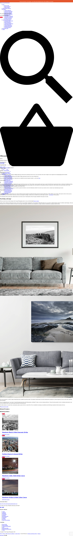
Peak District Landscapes (8, 16)
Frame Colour (3, 168)
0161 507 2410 (2, 503)
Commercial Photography (6, 526)
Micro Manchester (7, 180)
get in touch (51, 194)
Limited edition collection (6, 8)
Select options (7, 434)
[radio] (11, 167)
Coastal (3, 511)
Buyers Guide (6, 5)
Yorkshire (3, 518)
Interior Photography (7, 189)
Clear (7, 169)
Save (1, 17)
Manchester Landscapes (8, 14)
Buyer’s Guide (36, 201)
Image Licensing (5, 525)
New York (4, 519)
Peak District (4, 517)
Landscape (4, 512)
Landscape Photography (8, 11)
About (3, 4)
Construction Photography (8, 188)
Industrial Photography (8, 191)
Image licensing (7, 7)
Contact (3, 530)
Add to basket (2, 172)
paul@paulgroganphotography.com (11, 503)
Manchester (4, 513)
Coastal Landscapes (7, 10)
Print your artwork (7, 6)
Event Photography (7, 192)
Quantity (1, 170)
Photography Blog (5, 528)
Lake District (4, 514)
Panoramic (4, 515)
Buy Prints (4, 9)
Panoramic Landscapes (8, 12)
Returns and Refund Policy (6, 529)
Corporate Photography (8, 190)
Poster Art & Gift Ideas (6, 520)
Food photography (7, 186)
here (39, 178)
